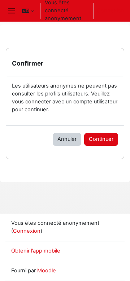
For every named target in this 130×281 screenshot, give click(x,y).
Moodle (46, 270)
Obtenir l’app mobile (35, 250)
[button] (28, 11)
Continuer (101, 139)
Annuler (67, 139)
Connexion (110, 10)
